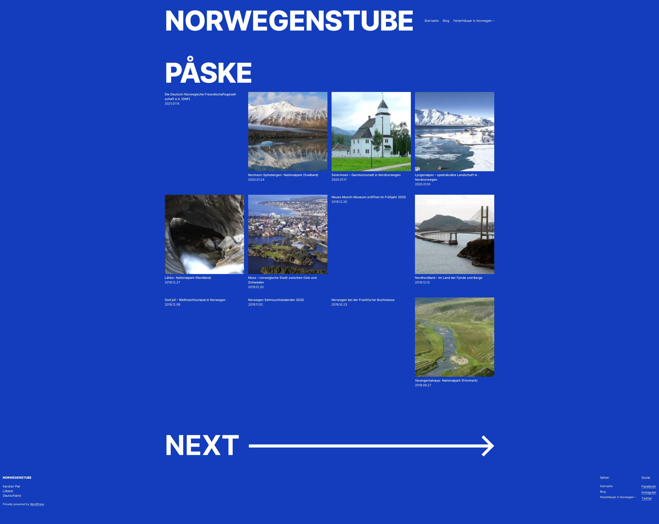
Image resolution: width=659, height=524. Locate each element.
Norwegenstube (289, 20)
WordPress (37, 504)
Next (329, 445)
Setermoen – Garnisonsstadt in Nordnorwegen (366, 175)
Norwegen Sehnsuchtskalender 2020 (276, 300)
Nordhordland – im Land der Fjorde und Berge (448, 278)
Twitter (646, 498)
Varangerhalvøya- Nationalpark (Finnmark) (446, 380)
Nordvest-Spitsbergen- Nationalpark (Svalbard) (283, 175)
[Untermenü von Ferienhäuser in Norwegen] (493, 21)
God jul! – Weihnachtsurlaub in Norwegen (195, 300)
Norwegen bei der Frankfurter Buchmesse (363, 300)
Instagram (648, 492)
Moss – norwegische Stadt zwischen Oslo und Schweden (282, 280)
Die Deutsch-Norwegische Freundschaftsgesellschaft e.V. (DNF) (200, 96)
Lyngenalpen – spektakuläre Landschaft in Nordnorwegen (446, 177)
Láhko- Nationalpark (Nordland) (188, 278)
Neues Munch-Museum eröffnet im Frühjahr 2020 (369, 197)
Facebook (648, 486)
